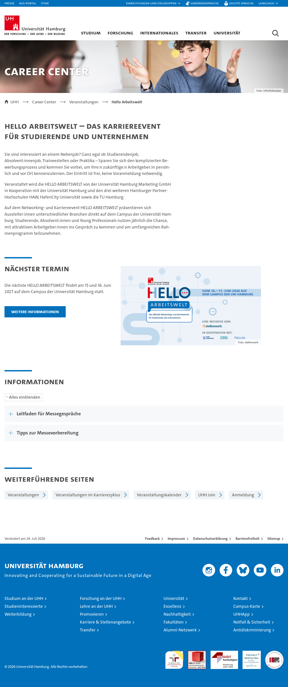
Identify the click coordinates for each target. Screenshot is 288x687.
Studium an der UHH (23, 598)
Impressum (176, 538)
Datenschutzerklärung (210, 538)
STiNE (45, 3)
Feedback (152, 538)
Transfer (196, 32)
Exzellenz (172, 606)
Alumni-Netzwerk (180, 630)
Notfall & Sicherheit (251, 622)
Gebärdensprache (205, 3)
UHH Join (206, 495)
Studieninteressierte (23, 606)
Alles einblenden (24, 397)
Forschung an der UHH (101, 598)
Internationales (159, 32)
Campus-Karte (246, 606)
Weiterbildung (18, 614)
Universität (227, 32)
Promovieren (92, 614)
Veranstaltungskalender (159, 495)
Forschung (120, 32)
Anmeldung (243, 495)
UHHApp (241, 614)
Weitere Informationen (35, 311)
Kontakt (240, 598)
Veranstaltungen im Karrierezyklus (88, 495)
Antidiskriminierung (252, 630)
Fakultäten (174, 622)
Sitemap (273, 538)
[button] (153, 3)
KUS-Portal (27, 3)
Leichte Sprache (241, 3)
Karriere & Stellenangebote (105, 622)
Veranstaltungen (23, 495)
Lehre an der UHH (96, 606)
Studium (91, 32)
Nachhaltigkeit (177, 614)
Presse (9, 3)
